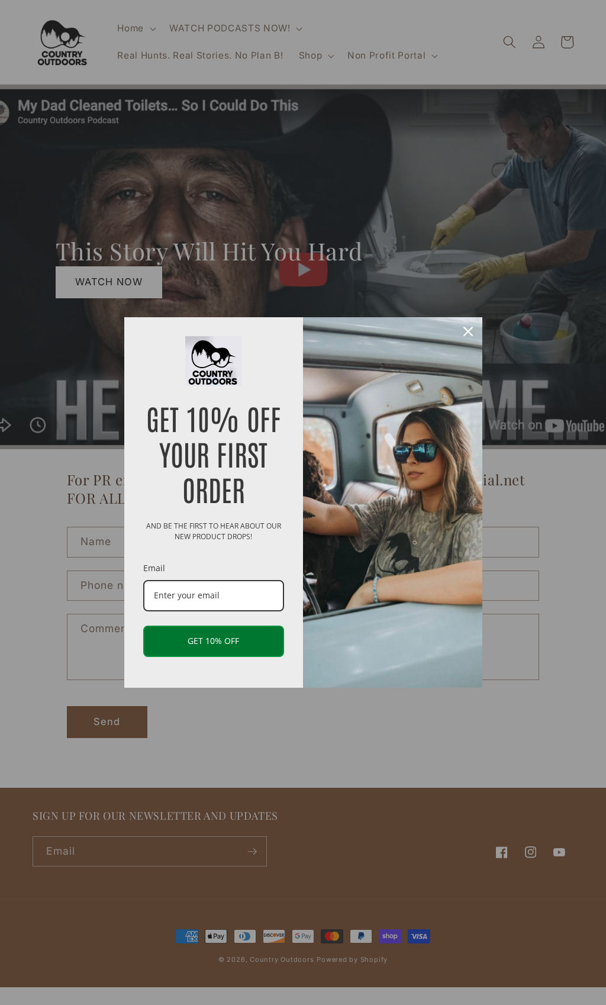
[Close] (468, 331)
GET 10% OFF (213, 640)
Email (154, 568)
